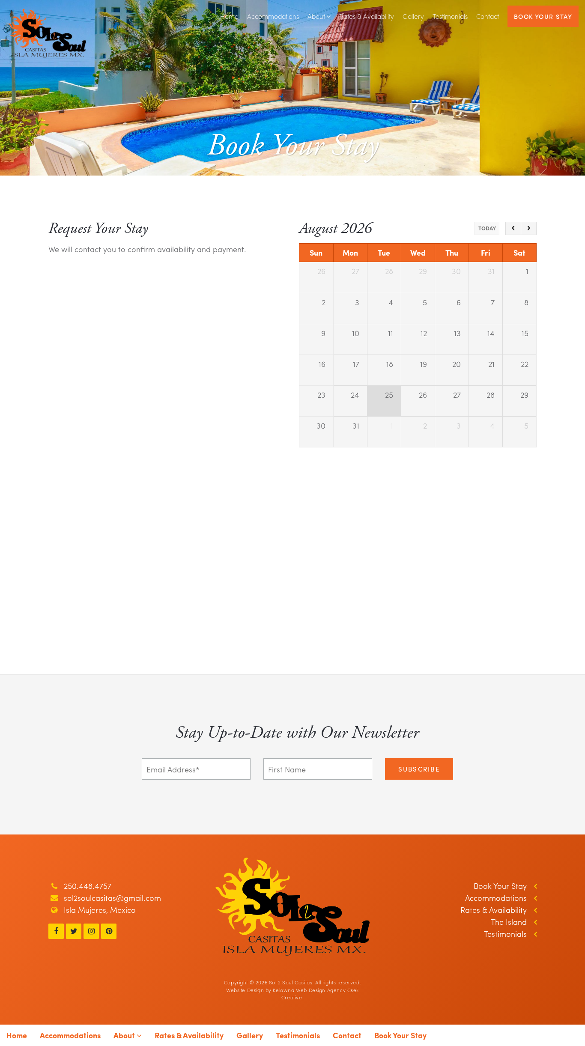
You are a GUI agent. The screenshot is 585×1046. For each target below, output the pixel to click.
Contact (487, 16)
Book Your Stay (543, 16)
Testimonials (450, 16)
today (487, 228)
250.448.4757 (87, 885)
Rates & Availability (367, 16)
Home (229, 16)
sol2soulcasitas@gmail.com (112, 897)
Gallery (413, 16)
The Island (509, 921)
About (317, 16)
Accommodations (273, 16)
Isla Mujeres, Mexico (100, 909)
